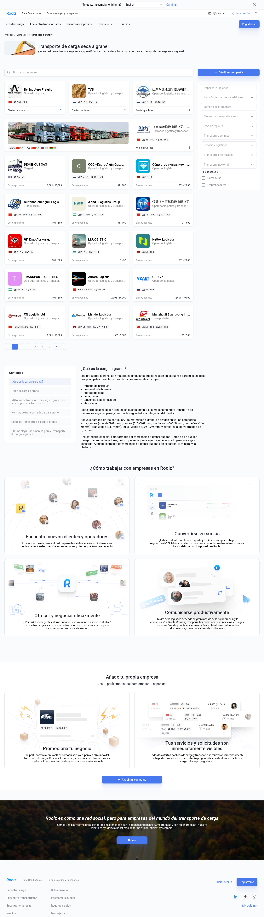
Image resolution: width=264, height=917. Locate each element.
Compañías (22, 35)
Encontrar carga (14, 24)
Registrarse (249, 24)
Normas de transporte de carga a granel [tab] (35, 412)
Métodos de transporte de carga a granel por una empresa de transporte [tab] (38, 402)
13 (56, 346)
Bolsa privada (59, 890)
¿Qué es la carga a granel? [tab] (27, 381)
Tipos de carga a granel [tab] (25, 390)
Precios (125, 24)
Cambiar (171, 4)
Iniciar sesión (224, 882)
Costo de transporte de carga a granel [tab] (34, 421)
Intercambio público (63, 897)
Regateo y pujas (61, 905)
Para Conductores (31, 13)
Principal (8, 35)
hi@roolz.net (218, 13)
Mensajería (58, 913)
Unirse (132, 840)
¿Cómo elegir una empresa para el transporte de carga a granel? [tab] (38, 433)
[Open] (252, 126)
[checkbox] (228, 178)
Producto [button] (103, 24)
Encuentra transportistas (45, 24)
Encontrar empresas (79, 24)
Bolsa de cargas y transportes (62, 13)
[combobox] (143, 5)
